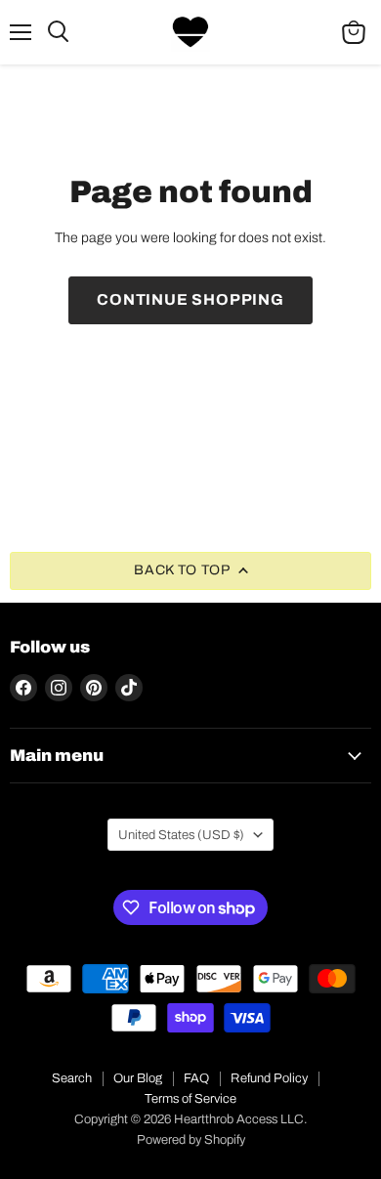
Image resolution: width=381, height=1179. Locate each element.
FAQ (196, 1078)
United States (181, 834)
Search (72, 1078)
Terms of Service (190, 1099)
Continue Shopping (190, 299)
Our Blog (137, 1078)
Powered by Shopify (191, 1140)
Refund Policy (269, 1078)
